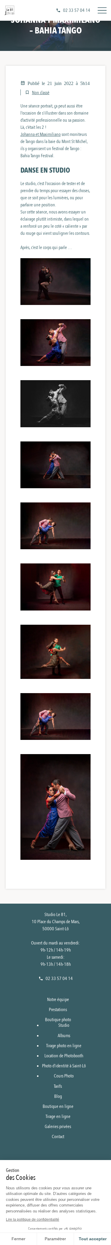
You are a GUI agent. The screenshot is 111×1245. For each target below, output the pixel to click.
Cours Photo (64, 1076)
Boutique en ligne (58, 1106)
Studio (63, 1025)
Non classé (40, 92)
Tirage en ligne (58, 1116)
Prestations (58, 1009)
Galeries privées (58, 1126)
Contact (58, 1136)
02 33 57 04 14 (76, 10)
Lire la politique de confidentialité (32, 1219)
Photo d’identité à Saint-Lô (64, 1066)
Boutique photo (58, 1019)
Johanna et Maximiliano (40, 134)
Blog (58, 1096)
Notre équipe (58, 999)
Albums (64, 1035)
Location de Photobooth (63, 1056)
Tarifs (58, 1086)
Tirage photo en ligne (63, 1045)
